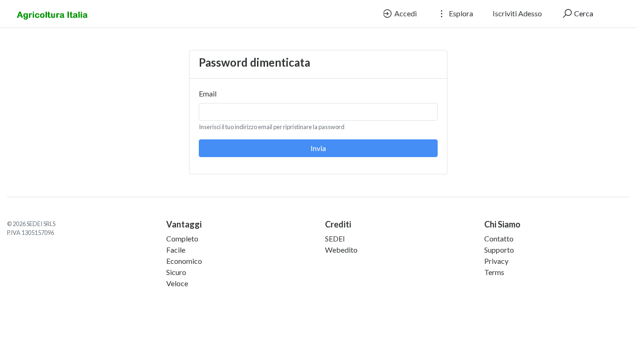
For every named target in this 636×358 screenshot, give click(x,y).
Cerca (583, 13)
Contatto (499, 238)
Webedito (341, 249)
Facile (175, 249)
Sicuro (176, 272)
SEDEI (335, 238)
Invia (318, 148)
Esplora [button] (460, 13)
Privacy (496, 260)
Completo (182, 238)
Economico (184, 260)
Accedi (405, 13)
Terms (494, 272)
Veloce (177, 283)
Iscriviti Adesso (517, 13)
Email (208, 93)
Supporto (499, 249)
